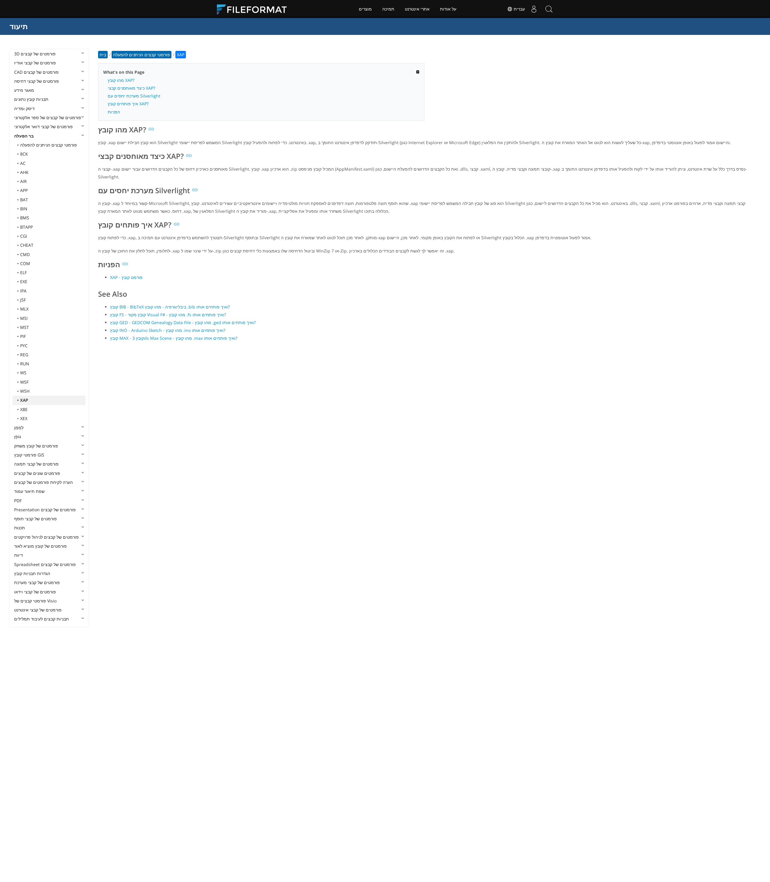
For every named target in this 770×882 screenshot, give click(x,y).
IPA (23, 291)
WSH (24, 391)
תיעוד (19, 26)
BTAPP (26, 227)
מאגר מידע (24, 90)
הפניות (114, 112)
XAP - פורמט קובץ (126, 277)
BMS (24, 218)
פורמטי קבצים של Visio (35, 601)
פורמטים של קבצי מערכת (37, 582)
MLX (24, 309)
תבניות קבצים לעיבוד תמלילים (41, 619)
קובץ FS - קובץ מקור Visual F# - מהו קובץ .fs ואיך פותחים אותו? (168, 314)
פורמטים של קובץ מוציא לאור (40, 546)
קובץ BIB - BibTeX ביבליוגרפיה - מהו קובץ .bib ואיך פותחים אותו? (170, 307)
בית (103, 54)
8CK (24, 154)
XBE (24, 409)
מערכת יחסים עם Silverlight (134, 96)
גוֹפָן (17, 436)
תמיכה (388, 9)
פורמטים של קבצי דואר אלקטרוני (43, 126)
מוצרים (365, 9)
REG (24, 354)
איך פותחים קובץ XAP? (128, 104)
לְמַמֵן (18, 427)
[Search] (548, 9)
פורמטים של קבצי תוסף (35, 518)
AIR (23, 181)
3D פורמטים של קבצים (35, 54)
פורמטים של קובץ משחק (36, 446)
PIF (23, 336)
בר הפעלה (24, 136)
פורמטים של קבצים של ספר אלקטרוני (47, 117)
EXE (23, 281)
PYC (24, 345)
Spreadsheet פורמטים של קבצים (45, 564)
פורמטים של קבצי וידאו (35, 592)
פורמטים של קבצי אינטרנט (38, 610)
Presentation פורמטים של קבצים (45, 509)
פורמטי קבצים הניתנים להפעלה (48, 145)
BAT (24, 200)
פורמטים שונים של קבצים (37, 473)
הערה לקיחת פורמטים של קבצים (43, 482)
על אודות (448, 9)
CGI (23, 236)
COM (25, 263)
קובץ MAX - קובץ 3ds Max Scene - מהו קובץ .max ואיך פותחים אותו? (173, 338)
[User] (533, 9)
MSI (24, 318)
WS (23, 373)
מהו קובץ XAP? (121, 80)
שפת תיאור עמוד (29, 491)
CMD (25, 254)
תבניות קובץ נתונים (31, 99)
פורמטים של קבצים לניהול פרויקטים (46, 537)
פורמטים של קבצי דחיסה (36, 81)
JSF (23, 300)
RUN (24, 364)
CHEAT (26, 245)
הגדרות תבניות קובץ (32, 573)
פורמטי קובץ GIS (29, 455)
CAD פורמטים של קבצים (36, 72)
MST (24, 327)
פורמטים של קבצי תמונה (36, 464)
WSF (24, 382)
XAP (24, 400)
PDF (18, 500)
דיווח (18, 555)
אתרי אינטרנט (417, 9)
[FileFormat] (254, 9)
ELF (23, 272)
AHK (24, 172)
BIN (23, 209)
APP (24, 190)
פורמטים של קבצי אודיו (35, 63)
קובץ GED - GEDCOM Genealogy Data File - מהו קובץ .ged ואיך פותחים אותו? (183, 322)
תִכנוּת (19, 528)
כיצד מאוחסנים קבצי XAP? (131, 88)
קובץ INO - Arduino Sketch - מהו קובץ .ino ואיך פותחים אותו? (167, 330)
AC (23, 163)
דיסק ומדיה (24, 108)
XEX (23, 418)
